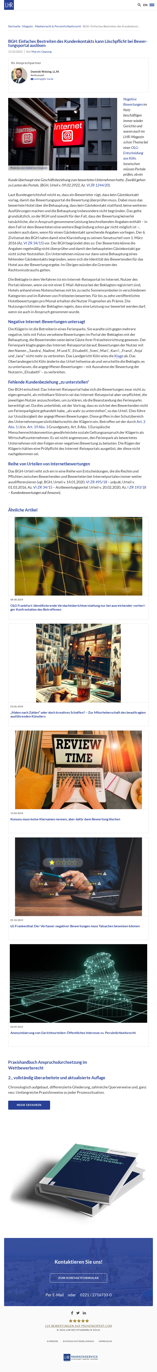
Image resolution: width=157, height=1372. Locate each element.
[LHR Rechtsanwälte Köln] (9, 5)
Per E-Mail (55, 1294)
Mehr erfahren (29, 1105)
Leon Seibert (27, 167)
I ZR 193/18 (136, 487)
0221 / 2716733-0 (96, 1294)
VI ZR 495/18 (96, 482)
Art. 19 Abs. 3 (37, 427)
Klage (118, 356)
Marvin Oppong (41, 51)
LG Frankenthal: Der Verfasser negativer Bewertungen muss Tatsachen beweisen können (75, 926)
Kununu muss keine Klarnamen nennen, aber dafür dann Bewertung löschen (65, 819)
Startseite (14, 26)
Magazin (27, 26)
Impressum (105, 1341)
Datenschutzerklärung (78, 1341)
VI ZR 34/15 (33, 243)
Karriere (52, 1341)
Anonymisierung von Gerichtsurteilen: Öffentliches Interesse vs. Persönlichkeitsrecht (73, 1033)
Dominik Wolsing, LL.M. (45, 71)
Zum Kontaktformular (78, 1278)
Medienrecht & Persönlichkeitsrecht (58, 26)
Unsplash (42, 167)
